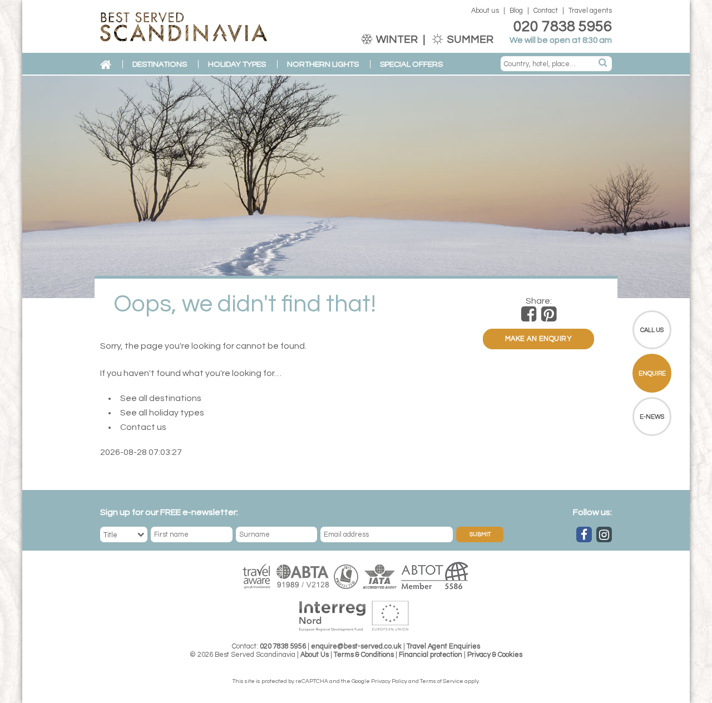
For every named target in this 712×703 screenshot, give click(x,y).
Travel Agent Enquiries (443, 646)
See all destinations (160, 398)
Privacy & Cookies (494, 655)
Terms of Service (441, 681)
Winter (397, 39)
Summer (469, 39)
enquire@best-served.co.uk (356, 646)
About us (485, 10)
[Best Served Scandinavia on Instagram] (604, 534)
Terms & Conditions (364, 655)
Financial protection (430, 655)
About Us (314, 655)
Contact (545, 10)
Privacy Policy (389, 681)
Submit (480, 534)
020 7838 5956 (562, 26)
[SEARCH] (603, 63)
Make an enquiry (538, 339)
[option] (356, 187)
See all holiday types (162, 412)
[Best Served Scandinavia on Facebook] (584, 534)
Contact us (143, 427)
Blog (516, 10)
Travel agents (590, 10)
